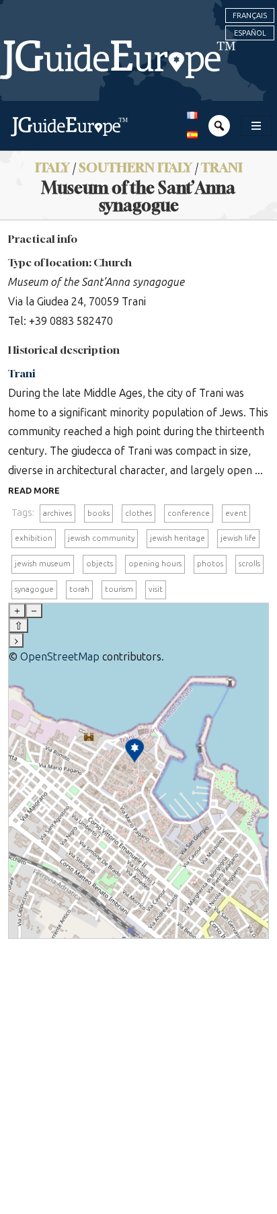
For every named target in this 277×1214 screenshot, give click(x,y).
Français (250, 15)
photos (210, 563)
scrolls (249, 563)
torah (79, 589)
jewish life (238, 538)
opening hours (155, 563)
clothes (138, 513)
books (98, 513)
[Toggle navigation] (256, 126)
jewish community (101, 538)
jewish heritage (177, 538)
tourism (119, 589)
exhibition (33, 538)
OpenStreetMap (60, 656)
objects (99, 563)
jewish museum (43, 563)
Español (250, 33)
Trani (222, 167)
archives (57, 513)
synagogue (34, 589)
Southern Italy (135, 167)
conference (188, 513)
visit (156, 589)
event (236, 513)
